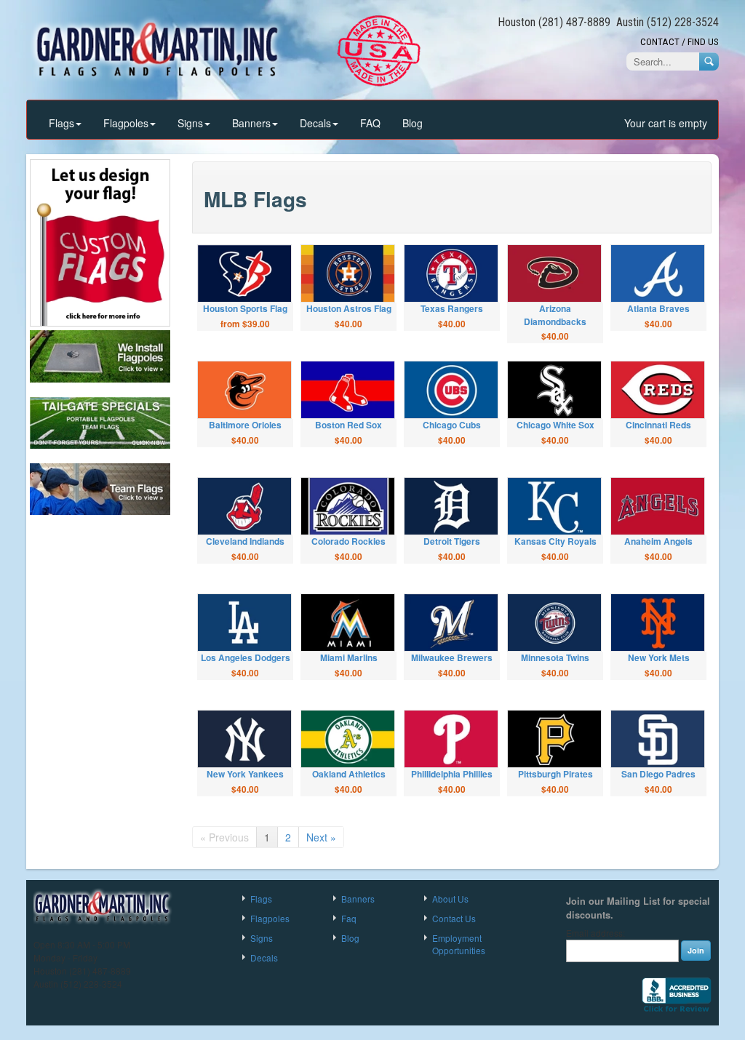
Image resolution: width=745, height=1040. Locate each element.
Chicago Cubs (452, 424)
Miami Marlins (349, 657)
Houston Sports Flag (245, 308)
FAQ (370, 123)
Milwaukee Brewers (452, 657)
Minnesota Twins (555, 657)
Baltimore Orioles (245, 424)
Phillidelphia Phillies (452, 773)
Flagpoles (125, 123)
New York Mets (659, 657)
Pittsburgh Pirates (555, 773)
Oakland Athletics (349, 773)
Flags (61, 123)
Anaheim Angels (658, 541)
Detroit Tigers (451, 541)
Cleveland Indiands (245, 541)
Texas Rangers (452, 308)
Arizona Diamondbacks (555, 314)
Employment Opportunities (458, 944)
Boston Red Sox (348, 424)
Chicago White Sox (555, 424)
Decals (315, 123)
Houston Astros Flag (348, 308)
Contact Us (454, 918)
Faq (348, 918)
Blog (412, 123)
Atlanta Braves (658, 308)
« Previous (224, 837)
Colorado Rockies (348, 541)
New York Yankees (245, 773)
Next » (321, 837)
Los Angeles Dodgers (245, 657)
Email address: (595, 933)
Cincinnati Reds (658, 424)
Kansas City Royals (555, 541)
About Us (450, 898)
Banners (251, 123)
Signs (190, 123)
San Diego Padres (658, 773)
